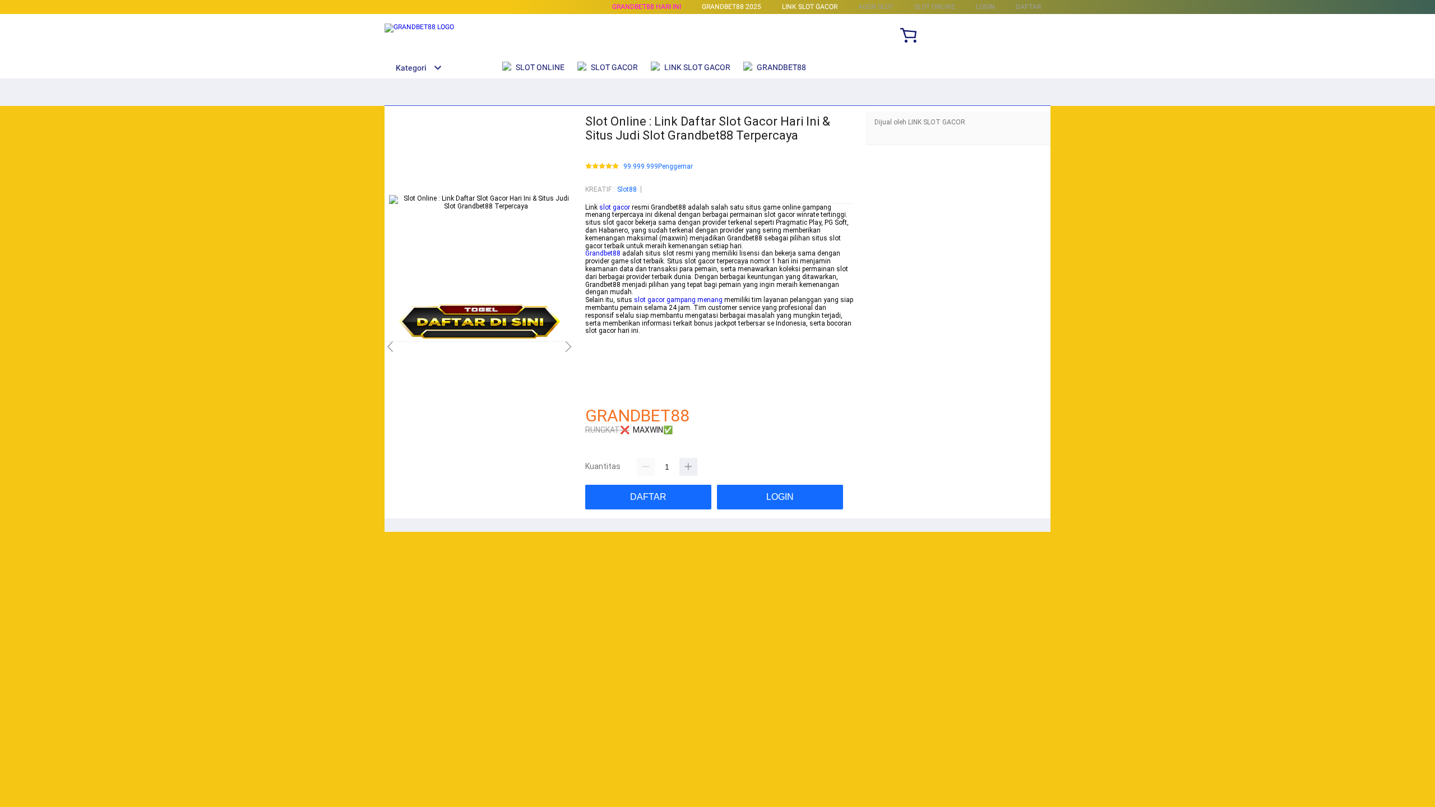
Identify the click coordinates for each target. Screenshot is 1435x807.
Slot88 (627, 189)
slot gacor (614, 207)
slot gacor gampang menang (678, 300)
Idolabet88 (601, 393)
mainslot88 (603, 338)
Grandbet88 (603, 253)
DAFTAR (1028, 7)
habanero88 (603, 354)
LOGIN (985, 7)
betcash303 (603, 346)
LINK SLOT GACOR (809, 7)
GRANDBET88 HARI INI (646, 7)
